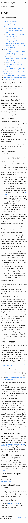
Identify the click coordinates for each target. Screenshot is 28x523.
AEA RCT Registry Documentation (8, 4)
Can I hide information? (10, 25)
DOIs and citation (9, 57)
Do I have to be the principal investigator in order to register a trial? (15, 30)
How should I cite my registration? (16, 68)
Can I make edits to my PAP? (14, 55)
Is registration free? (9, 23)
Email (19, 517)
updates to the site (13, 503)
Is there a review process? (11, 70)
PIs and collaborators (10, 27)
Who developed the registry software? (15, 77)
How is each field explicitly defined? (14, 75)
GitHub (24, 517)
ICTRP (3, 470)
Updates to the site (9, 79)
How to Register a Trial (19, 88)
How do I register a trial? (11, 21)
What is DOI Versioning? (13, 62)
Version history (8, 49)
